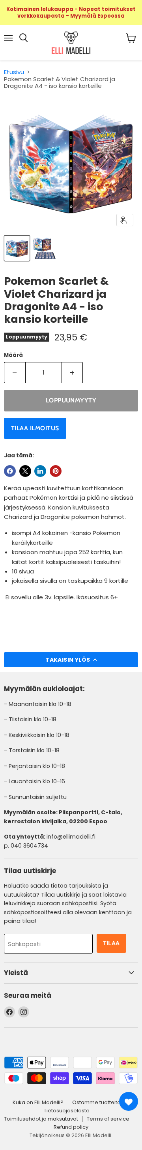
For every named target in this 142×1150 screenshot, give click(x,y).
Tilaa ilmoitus (35, 428)
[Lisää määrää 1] (72, 372)
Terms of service (108, 1119)
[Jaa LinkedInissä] (40, 471)
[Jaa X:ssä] (25, 471)
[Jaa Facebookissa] (10, 471)
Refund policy (71, 1127)
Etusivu (14, 72)
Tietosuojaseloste (67, 1110)
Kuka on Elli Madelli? (38, 1102)
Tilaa (111, 943)
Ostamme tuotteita (96, 1102)
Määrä (13, 355)
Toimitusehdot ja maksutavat (41, 1119)
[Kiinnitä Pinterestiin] (56, 471)
